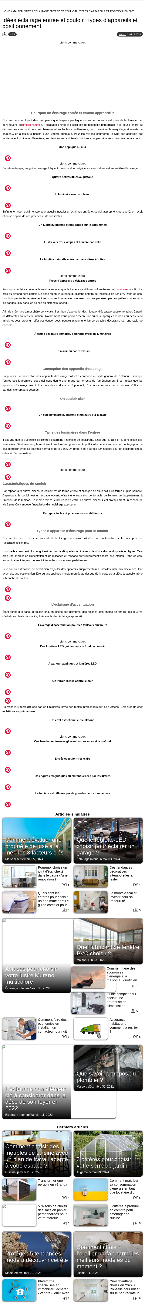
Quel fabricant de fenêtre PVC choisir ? (108, 950)
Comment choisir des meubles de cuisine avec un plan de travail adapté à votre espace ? (36, 1156)
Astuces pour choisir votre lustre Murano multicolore (31, 975)
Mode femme (14, 1273)
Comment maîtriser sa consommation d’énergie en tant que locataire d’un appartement (124, 1188)
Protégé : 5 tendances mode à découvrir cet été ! (36, 1259)
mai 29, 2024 (100, 1172)
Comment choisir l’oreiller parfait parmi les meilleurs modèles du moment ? (108, 1256)
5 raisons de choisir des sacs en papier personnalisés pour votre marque (52, 1212)
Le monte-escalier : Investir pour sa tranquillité (124, 897)
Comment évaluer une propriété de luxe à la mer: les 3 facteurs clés (34, 846)
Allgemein (83, 1172)
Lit (78, 1273)
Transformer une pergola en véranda (52, 1182)
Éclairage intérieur (89, 859)
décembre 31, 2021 (101, 1086)
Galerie (72, 156)
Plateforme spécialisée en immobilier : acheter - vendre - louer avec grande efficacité (53, 1289)
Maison (18, 11)
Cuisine (10, 1172)
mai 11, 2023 (90, 1273)
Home (6, 11)
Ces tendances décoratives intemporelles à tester (121, 873)
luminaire (122, 289)
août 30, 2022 (40, 988)
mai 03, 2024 (111, 859)
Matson (122, 34)
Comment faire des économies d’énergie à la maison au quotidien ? (122, 976)
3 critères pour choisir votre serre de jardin (104, 1162)
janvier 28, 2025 (28, 1172)
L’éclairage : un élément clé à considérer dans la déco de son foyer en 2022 (35, 1098)
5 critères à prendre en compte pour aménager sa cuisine (124, 1212)
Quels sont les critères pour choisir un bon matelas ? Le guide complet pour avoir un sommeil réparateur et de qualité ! (53, 905)
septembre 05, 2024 (30, 859)
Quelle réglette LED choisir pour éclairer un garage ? (106, 846)
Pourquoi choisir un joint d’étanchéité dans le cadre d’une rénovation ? (53, 873)
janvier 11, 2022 (42, 1114)
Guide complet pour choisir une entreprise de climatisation (121, 1000)
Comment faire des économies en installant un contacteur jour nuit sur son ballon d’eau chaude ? (53, 1029)
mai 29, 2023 (33, 1273)
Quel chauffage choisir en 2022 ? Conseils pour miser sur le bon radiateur (125, 1287)
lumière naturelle (32, 124)
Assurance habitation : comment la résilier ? (124, 1025)
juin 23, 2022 (96, 960)
